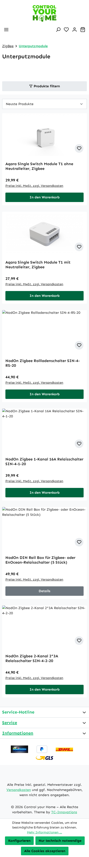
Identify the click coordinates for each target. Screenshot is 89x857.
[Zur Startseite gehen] (44, 13)
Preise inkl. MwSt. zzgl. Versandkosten (34, 186)
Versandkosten (18, 790)
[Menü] (6, 29)
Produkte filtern (46, 86)
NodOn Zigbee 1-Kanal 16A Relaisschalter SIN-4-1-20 (44, 461)
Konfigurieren (19, 841)
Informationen (17, 733)
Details (44, 591)
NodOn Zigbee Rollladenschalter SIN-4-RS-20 (42, 363)
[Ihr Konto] (74, 29)
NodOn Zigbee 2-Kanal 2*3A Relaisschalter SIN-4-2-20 (31, 658)
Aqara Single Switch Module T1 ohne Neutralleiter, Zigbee (39, 166)
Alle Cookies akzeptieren (44, 851)
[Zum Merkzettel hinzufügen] (79, 148)
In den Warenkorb (45, 197)
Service (9, 722)
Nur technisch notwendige (60, 841)
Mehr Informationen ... (44, 832)
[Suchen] (58, 29)
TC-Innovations (64, 812)
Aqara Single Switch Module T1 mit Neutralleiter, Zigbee (37, 264)
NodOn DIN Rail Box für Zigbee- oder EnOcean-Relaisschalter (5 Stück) (40, 560)
